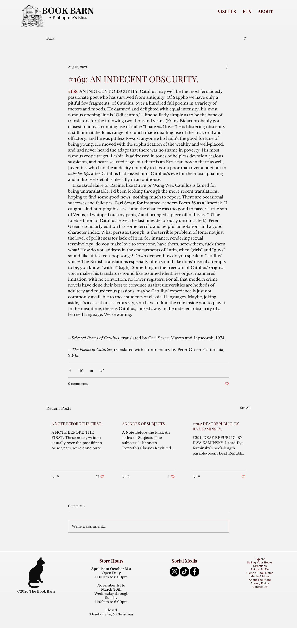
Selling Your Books (260, 562)
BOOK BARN (68, 10)
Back (50, 38)
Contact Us (259, 586)
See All (245, 408)
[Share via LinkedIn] (91, 370)
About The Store (260, 579)
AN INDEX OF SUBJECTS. (144, 423)
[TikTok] (184, 571)
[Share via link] (102, 370)
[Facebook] (194, 571)
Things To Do (260, 569)
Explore (260, 559)
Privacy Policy (260, 583)
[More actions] (226, 67)
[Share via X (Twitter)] (81, 370)
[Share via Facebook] (70, 370)
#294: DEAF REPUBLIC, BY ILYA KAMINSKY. (216, 426)
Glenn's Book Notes (259, 573)
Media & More (259, 576)
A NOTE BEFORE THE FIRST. (77, 423)
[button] (226, 11)
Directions (260, 566)
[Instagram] (174, 571)
